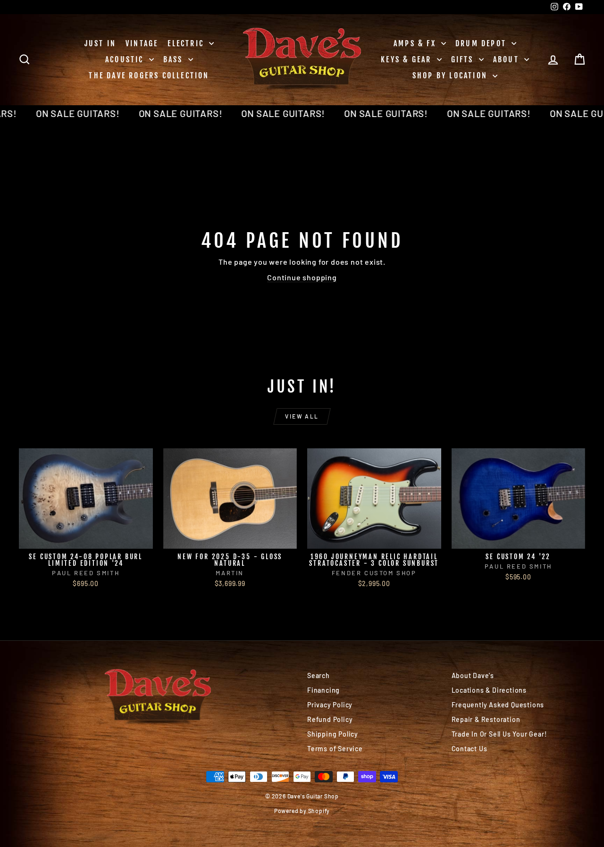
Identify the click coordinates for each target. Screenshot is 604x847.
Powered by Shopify (302, 810)
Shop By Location (451, 75)
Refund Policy (329, 719)
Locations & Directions (489, 690)
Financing (323, 690)
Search (318, 675)
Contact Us (469, 749)
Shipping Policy (332, 734)
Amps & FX (416, 43)
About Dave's (473, 675)
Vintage (142, 43)
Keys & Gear (407, 59)
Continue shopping (302, 277)
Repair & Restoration (486, 719)
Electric (187, 43)
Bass (174, 59)
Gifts (464, 59)
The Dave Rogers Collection (149, 75)
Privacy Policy (329, 705)
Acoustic (126, 59)
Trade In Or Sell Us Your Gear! (499, 734)
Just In (100, 43)
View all (302, 416)
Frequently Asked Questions (498, 705)
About (507, 59)
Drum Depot (482, 43)
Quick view (85, 539)
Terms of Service (335, 749)
